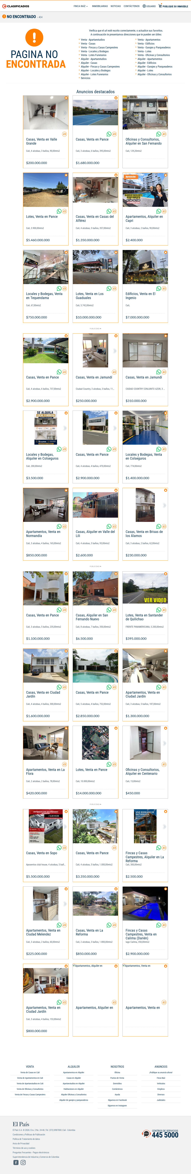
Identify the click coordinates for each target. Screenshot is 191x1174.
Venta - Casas (88, 43)
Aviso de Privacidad (21, 1143)
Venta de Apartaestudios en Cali (30, 1083)
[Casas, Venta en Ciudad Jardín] (45, 666)
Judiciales (161, 1100)
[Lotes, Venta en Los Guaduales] (95, 267)
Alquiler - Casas (89, 62)
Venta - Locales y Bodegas (95, 51)
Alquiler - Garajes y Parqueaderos (155, 66)
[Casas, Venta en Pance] (95, 112)
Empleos (161, 1089)
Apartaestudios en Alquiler (74, 1083)
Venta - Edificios (146, 43)
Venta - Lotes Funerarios (93, 55)
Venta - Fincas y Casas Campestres (99, 47)
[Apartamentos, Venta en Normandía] (45, 505)
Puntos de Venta (117, 1078)
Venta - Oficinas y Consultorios (154, 55)
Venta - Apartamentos (149, 39)
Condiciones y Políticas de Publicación (29, 1134)
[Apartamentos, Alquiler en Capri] (145, 190)
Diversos (160, 1094)
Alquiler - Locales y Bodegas (95, 70)
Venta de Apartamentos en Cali (30, 1078)
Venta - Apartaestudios (93, 39)
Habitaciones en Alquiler (74, 1089)
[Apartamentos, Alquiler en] (95, 981)
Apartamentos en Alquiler (73, 1072)
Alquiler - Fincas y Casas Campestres (100, 66)
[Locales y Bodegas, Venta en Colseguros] (145, 428)
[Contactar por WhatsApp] (109, 135)
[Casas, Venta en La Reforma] (95, 904)
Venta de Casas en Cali (30, 1072)
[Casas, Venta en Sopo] (45, 826)
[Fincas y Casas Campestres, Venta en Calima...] (145, 904)
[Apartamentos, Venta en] (145, 981)
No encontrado (21, 16)
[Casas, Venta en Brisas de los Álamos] (145, 505)
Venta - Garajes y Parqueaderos (154, 47)
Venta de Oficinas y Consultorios (30, 1089)
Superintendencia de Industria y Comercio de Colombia (36, 1157)
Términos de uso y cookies (24, 1148)
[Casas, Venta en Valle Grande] (45, 112)
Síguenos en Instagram (117, 1105)
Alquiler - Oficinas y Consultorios (155, 74)
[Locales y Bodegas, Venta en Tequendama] (45, 267)
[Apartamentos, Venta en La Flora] (45, 743)
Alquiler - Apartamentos (150, 58)
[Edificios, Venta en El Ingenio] (145, 267)
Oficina (117, 1072)
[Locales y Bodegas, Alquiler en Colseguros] (45, 428)
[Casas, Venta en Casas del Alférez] (95, 190)
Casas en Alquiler (74, 1078)
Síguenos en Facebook (117, 1100)
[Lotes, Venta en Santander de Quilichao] (145, 588)
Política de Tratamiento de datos (26, 1139)
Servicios (85, 78)
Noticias (116, 6)
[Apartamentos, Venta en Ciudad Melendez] (45, 904)
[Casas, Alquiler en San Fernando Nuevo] (95, 588)
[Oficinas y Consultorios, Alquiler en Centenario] (145, 743)
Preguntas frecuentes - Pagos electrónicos (31, 1152)
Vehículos (161, 1083)
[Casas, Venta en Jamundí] (95, 350)
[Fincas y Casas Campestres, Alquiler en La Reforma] (145, 826)
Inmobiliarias (100, 6)
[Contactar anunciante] (64, 135)
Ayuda (117, 1094)
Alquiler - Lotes (145, 70)
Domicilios (117, 1083)
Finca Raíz (80, 6)
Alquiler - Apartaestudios (94, 58)
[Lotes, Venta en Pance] (45, 190)
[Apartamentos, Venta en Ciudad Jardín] (145, 666)
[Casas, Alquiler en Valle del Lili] (95, 505)
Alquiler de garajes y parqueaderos (73, 1100)
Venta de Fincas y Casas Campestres (30, 1094)
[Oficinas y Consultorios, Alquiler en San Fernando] (145, 112)
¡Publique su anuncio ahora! (161, 1072)
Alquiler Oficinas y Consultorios (73, 1094)
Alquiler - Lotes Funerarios (94, 74)
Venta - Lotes (144, 51)
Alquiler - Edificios (147, 62)
